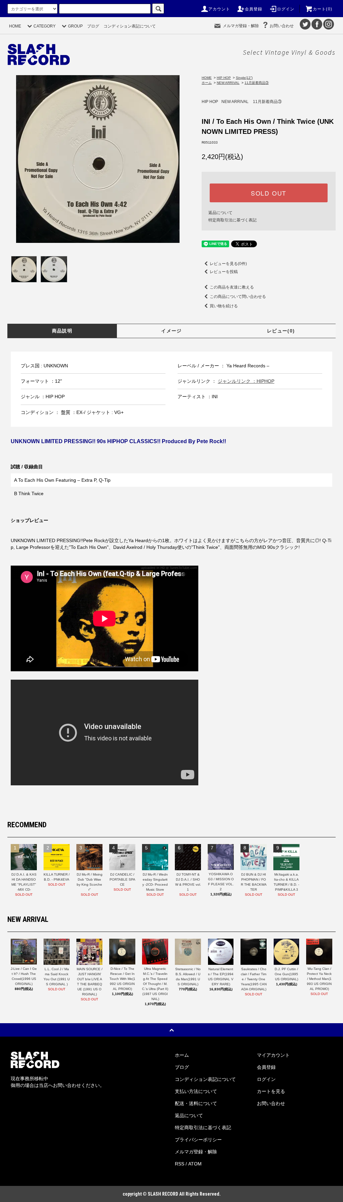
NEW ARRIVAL (228, 83)
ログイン (286, 9)
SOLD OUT (268, 193)
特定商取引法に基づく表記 (232, 220)
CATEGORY (44, 26)
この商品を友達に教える (232, 287)
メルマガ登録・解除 (241, 25)
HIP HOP (224, 78)
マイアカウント (273, 1055)
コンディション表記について (130, 26)
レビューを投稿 (224, 271)
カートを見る (271, 1091)
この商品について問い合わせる (238, 296)
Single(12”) (244, 78)
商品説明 (62, 330)
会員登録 (254, 9)
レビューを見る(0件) (228, 263)
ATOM (195, 1163)
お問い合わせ (282, 25)
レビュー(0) (281, 330)
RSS (179, 1163)
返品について (220, 212)
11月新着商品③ (257, 83)
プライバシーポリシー (198, 1139)
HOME (15, 26)
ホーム (207, 83)
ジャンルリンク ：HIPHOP (246, 381)
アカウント (219, 9)
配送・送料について (196, 1103)
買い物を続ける (224, 306)
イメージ (171, 330)
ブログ (93, 26)
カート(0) (322, 9)
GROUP (75, 26)
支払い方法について (196, 1091)
